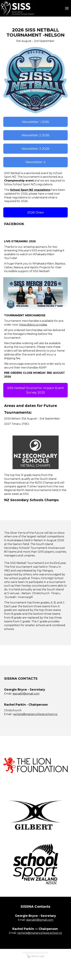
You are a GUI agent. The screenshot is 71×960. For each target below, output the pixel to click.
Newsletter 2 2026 (35, 135)
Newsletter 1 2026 (35, 122)
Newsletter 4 (35, 162)
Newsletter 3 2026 (35, 149)
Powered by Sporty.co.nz (35, 952)
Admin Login (37, 956)
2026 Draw (35, 212)
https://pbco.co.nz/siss (33, 324)
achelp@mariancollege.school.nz (35, 714)
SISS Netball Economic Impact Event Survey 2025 (35, 390)
